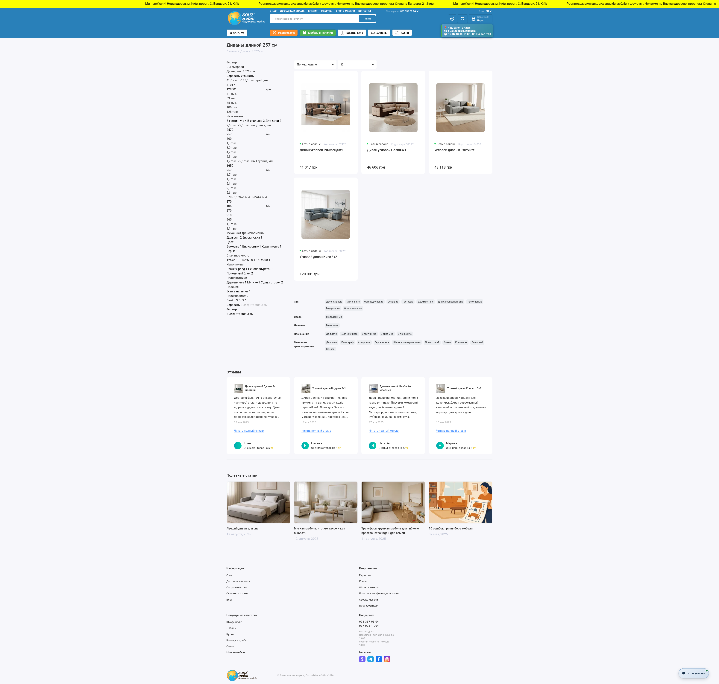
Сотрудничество (236, 587)
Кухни (405, 32)
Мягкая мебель (235, 652)
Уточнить (247, 76)
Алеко (447, 342)
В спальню (387, 333)
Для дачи (331, 333)
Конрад (330, 349)
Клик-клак (461, 342)
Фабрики (326, 11)
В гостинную (369, 333)
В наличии (332, 325)
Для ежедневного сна (450, 301)
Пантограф (347, 342)
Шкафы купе (354, 32)
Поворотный (432, 342)
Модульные (333, 308)
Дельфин (331, 342)
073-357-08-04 (401, 11)
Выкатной (477, 342)
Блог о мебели (345, 11)
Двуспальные (334, 301)
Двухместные (425, 301)
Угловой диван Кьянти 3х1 (455, 150)
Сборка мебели (368, 599)
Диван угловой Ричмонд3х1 (322, 150)
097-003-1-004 (369, 625)
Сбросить (233, 76)
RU (484, 11)
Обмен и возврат (369, 587)
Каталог (238, 32)
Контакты (364, 11)
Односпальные (353, 308)
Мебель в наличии (320, 32)
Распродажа (286, 32)
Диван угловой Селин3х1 (386, 150)
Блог (229, 599)
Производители (368, 605)
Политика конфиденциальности (379, 593)
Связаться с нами (237, 593)
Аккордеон (364, 342)
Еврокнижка (382, 342)
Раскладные (475, 301)
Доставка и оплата (292, 11)
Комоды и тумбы (236, 640)
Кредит (313, 11)
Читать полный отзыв (249, 430)
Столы (230, 646)
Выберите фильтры (254, 305)
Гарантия (365, 575)
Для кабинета (349, 333)
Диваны (382, 32)
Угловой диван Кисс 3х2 (318, 257)
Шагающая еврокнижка (407, 342)
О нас (273, 11)
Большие (393, 301)
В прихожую (405, 333)
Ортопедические (373, 301)
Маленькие (353, 301)
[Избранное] (462, 18)
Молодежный (334, 316)
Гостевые (408, 301)
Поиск (367, 18)
